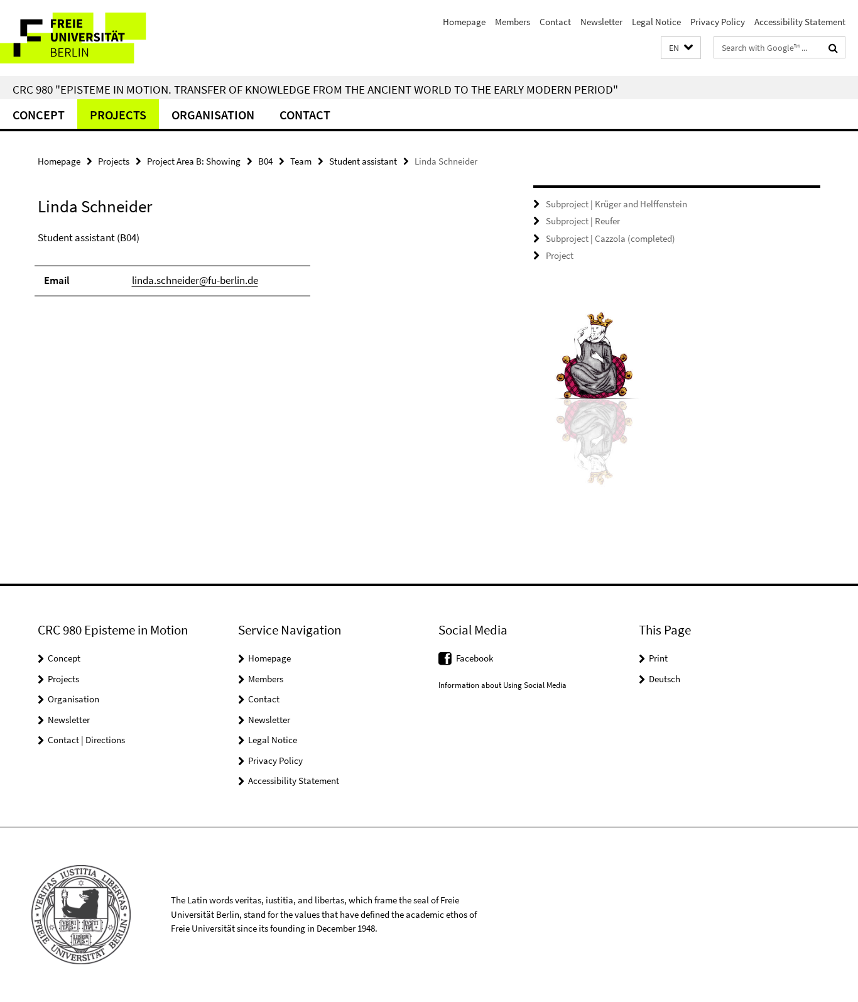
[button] (681, 48)
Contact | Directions (86, 740)
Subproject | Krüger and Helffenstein (616, 204)
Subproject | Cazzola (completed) (610, 238)
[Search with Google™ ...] (833, 48)
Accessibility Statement (799, 22)
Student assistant (363, 161)
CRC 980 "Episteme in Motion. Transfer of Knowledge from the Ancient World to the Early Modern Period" (315, 89)
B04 (265, 161)
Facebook (474, 658)
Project (559, 255)
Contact (555, 22)
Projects (118, 115)
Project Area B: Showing (194, 161)
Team (301, 161)
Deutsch (664, 679)
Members (512, 22)
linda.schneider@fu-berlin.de (195, 280)
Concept (39, 115)
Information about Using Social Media (502, 685)
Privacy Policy (717, 22)
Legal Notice (656, 22)
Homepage (464, 22)
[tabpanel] (262, 269)
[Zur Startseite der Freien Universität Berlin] (105, 38)
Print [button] (658, 658)
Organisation (212, 115)
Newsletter (601, 22)
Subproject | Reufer (583, 221)
